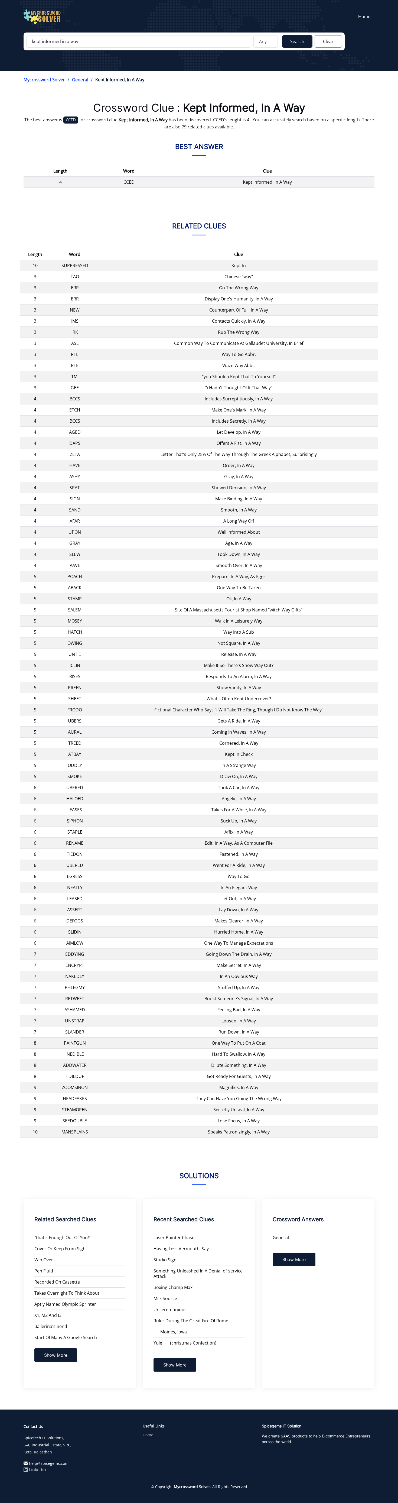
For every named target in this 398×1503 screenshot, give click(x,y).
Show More (55, 1355)
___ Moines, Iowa (170, 1331)
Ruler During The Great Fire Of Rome (191, 1320)
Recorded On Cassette (57, 1282)
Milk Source (165, 1298)
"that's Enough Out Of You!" (62, 1237)
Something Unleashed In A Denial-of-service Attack (198, 1273)
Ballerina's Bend (50, 1326)
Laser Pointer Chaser (175, 1237)
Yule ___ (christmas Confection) (185, 1343)
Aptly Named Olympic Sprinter (65, 1304)
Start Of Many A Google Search (65, 1337)
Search (297, 41)
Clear (328, 41)
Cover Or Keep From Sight (60, 1248)
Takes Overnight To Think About (66, 1293)
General (80, 80)
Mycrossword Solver (44, 80)
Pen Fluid (43, 1271)
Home (364, 16)
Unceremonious (170, 1309)
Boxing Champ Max (173, 1287)
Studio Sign (165, 1259)
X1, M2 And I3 (47, 1315)
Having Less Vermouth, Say (181, 1248)
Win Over (43, 1259)
